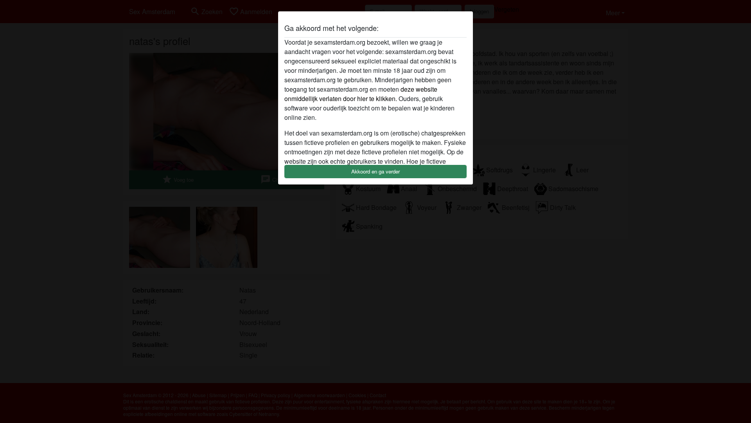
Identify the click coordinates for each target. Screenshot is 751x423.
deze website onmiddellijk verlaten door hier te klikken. (360, 94)
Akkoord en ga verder (375, 171)
